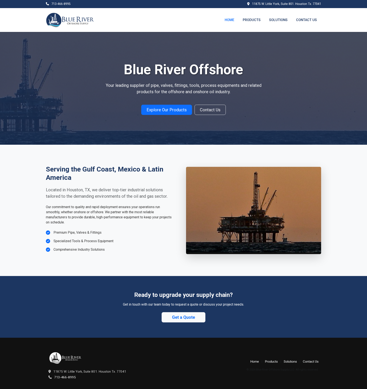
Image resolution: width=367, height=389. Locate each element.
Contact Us (306, 20)
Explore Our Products (167, 109)
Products (252, 20)
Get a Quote (183, 317)
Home (229, 20)
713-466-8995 (61, 4)
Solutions (278, 20)
